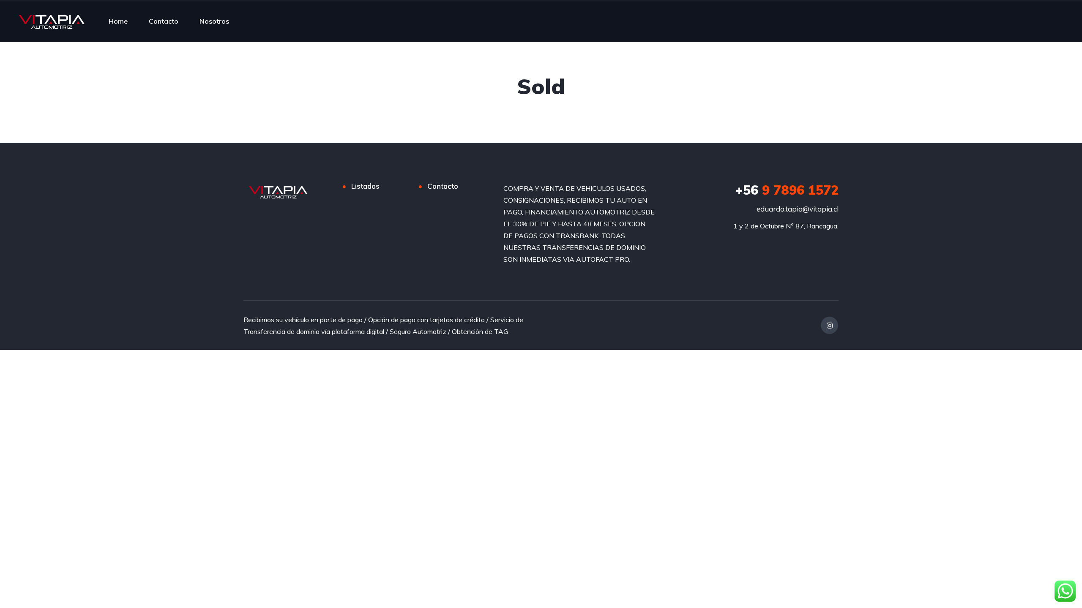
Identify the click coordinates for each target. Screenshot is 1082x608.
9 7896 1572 (787, 190)
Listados (365, 186)
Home (118, 21)
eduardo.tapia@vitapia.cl (798, 208)
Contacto (163, 21)
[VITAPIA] (52, 21)
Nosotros (214, 21)
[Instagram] (829, 325)
